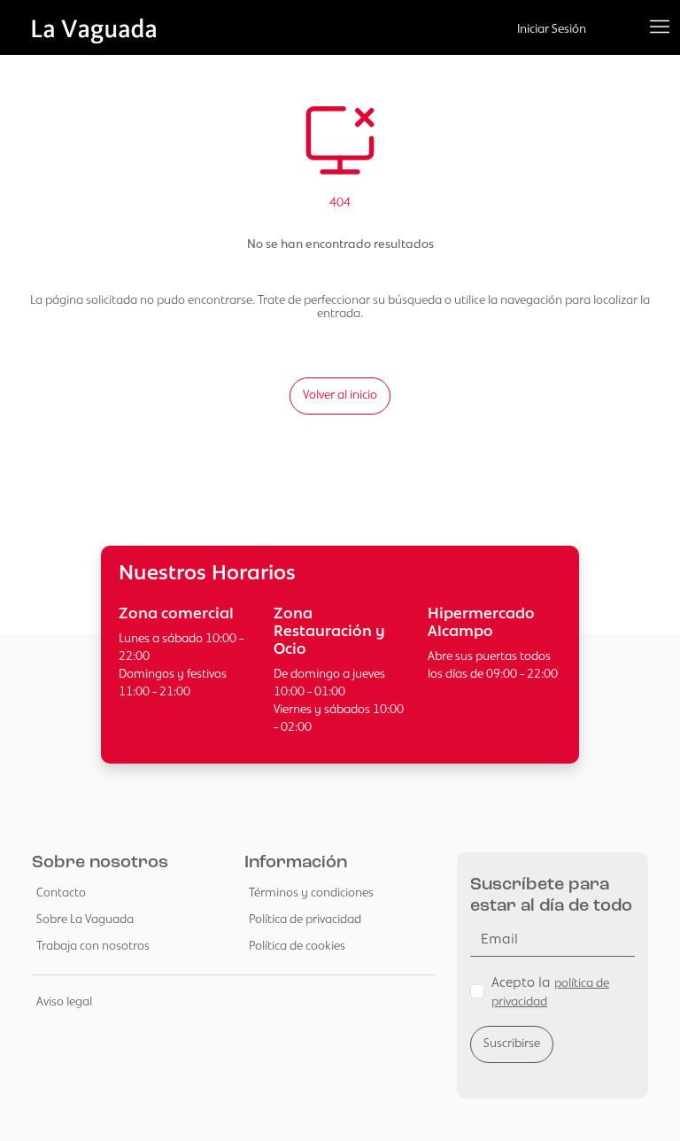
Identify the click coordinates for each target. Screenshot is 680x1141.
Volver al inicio (340, 395)
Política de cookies (297, 946)
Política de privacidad (305, 920)
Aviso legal (64, 1002)
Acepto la (550, 992)
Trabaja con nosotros (93, 946)
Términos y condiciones (311, 893)
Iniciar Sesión (551, 29)
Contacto (61, 893)
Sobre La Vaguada (85, 920)
